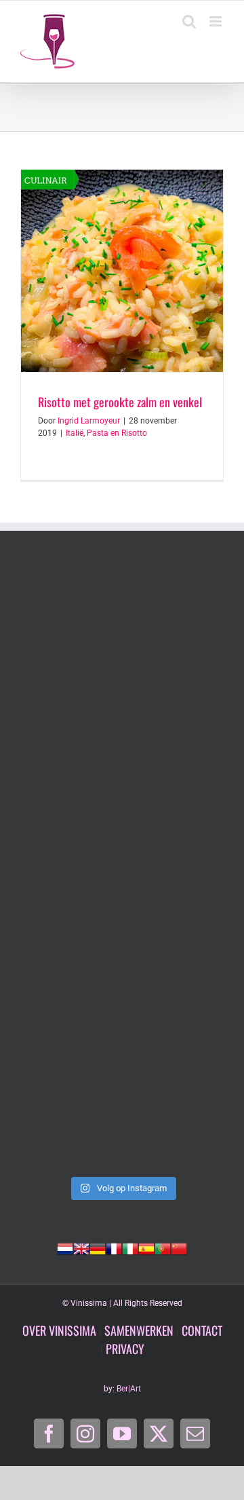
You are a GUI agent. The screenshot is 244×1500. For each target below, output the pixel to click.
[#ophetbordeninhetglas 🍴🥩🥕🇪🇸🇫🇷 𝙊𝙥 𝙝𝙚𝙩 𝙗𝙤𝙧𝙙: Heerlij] (122, 988)
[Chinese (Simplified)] (179, 1247)
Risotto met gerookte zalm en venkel (120, 402)
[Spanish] (146, 1247)
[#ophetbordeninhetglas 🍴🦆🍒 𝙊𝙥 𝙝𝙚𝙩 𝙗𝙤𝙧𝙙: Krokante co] (122, 1108)
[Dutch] (65, 1247)
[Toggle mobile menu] (216, 21)
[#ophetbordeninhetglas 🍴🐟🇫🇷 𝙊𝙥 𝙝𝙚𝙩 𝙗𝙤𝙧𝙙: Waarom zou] (122, 867)
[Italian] (130, 1247)
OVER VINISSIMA (59, 1330)
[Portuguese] (163, 1247)
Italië (74, 433)
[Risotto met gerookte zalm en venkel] (122, 271)
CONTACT (202, 1330)
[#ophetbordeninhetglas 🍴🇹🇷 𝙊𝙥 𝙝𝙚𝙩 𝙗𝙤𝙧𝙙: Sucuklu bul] (122, 746)
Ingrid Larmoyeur (89, 421)
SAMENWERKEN (139, 1330)
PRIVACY (125, 1348)
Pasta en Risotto (117, 433)
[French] (114, 1247)
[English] (81, 1247)
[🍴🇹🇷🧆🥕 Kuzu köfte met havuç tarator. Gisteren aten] (122, 625)
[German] (97, 1247)
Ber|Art (129, 1388)
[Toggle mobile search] (189, 21)
